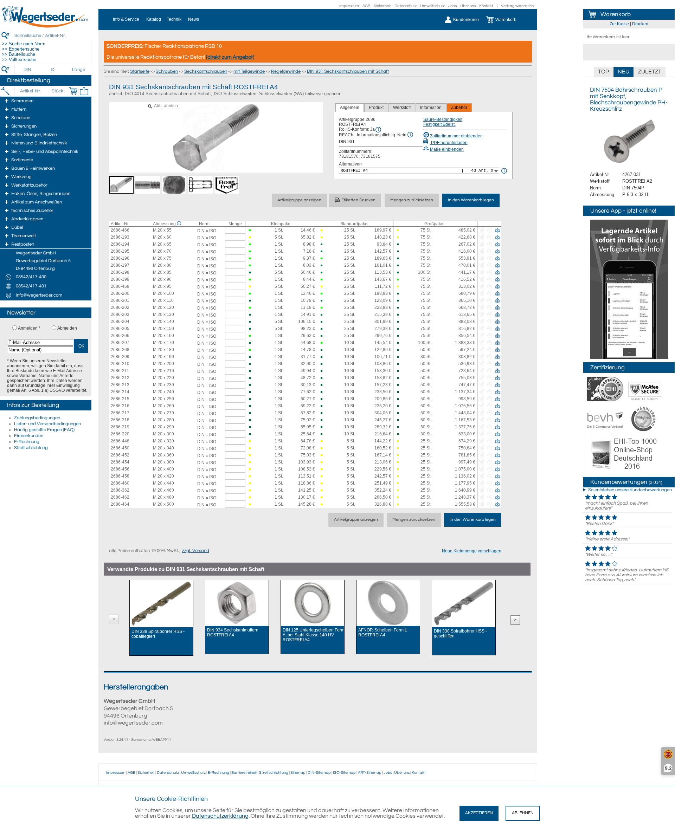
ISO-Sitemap (344, 772)
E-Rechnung (26, 441)
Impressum (349, 6)
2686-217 (120, 412)
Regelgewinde (286, 71)
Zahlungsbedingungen (37, 417)
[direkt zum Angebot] (230, 57)
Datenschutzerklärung (220, 816)
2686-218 (120, 419)
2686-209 (120, 356)
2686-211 (120, 370)
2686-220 (120, 434)
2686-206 (120, 335)
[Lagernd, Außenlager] (323, 244)
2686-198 (120, 272)
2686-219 (120, 426)
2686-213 (120, 384)
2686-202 (120, 307)
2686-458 (120, 476)
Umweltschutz (432, 6)
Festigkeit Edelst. (439, 124)
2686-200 (120, 293)
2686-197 (120, 265)
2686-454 (120, 462)
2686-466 (120, 230)
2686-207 (120, 342)
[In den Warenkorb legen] (73, 91)
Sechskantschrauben (205, 71)
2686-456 (120, 469)
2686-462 (120, 497)
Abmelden (67, 328)
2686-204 (120, 321)
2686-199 (120, 279)
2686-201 (120, 300)
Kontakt (486, 6)
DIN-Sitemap (319, 772)
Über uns (468, 6)
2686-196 (120, 258)
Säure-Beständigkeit (442, 119)
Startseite (139, 71)
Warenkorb (615, 14)
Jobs (452, 6)
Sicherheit (382, 6)
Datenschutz (405, 6)
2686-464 (120, 504)
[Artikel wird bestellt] (323, 230)
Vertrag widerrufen (517, 6)
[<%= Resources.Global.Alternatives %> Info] (504, 171)
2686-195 (120, 251)
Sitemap (298, 772)
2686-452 (120, 455)
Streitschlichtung (31, 447)
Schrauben (167, 71)
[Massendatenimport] (84, 91)
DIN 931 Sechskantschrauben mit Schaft (348, 71)
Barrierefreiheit (244, 772)
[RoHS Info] (378, 129)
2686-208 (120, 349)
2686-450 (120, 448)
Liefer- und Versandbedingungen (47, 423)
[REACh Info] (410, 134)
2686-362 (120, 490)
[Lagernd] (251, 230)
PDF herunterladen (449, 142)
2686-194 (120, 244)
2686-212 (120, 377)
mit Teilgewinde (249, 71)
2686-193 (120, 237)
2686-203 (120, 314)
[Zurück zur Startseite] (45, 26)
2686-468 (120, 286)
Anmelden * (29, 328)
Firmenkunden (28, 435)
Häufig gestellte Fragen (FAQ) (44, 429)
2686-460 (120, 483)
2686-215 (120, 398)
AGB (366, 6)
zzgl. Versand (195, 550)
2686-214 (120, 391)
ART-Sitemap (369, 772)
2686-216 (120, 405)
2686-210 (120, 363)
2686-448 (120, 441)
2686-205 (120, 328)
